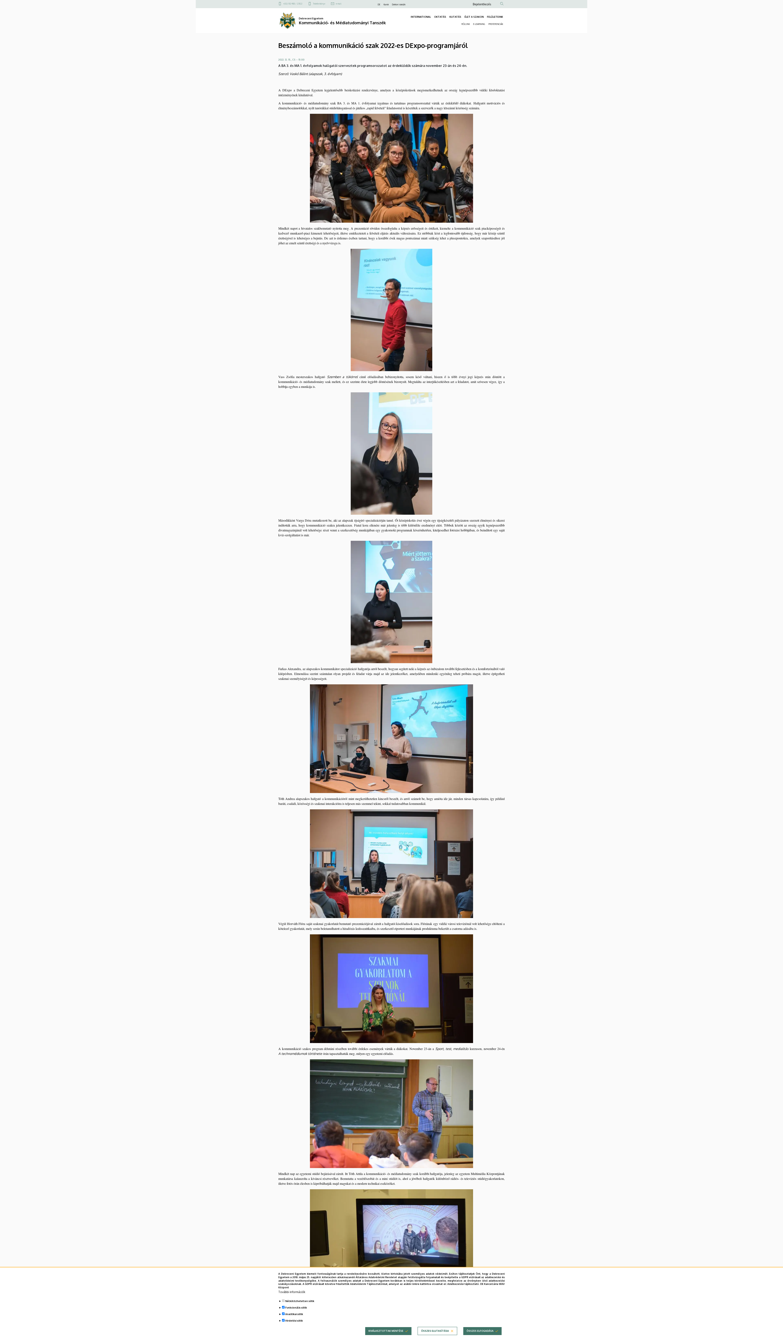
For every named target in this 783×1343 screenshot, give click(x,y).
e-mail (338, 3)
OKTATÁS (440, 16)
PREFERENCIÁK (495, 24)
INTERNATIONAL (421, 16)
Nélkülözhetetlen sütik (299, 1301)
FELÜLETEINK (495, 16)
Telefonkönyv (319, 3)
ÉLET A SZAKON (474, 16)
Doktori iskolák (398, 4)
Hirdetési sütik (294, 1320)
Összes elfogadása (480, 1330)
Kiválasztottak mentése (385, 1330)
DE (379, 4)
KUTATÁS (455, 16)
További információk (291, 1292)
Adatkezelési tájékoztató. (463, 1283)
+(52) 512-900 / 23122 (292, 3)
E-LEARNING (479, 24)
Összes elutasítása (435, 1330)
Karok (386, 4)
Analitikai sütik (294, 1314)
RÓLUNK (465, 24)
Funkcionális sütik (296, 1307)
